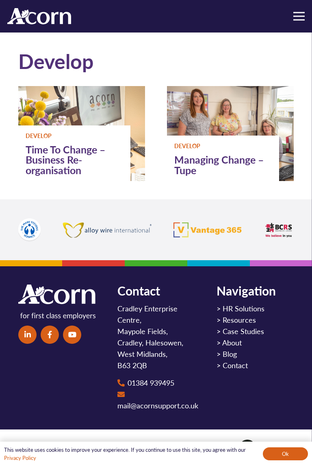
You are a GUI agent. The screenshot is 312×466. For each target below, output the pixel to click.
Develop (39, 136)
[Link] (39, 16)
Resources (239, 320)
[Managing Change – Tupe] (230, 91)
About (232, 342)
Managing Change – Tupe (219, 164)
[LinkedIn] (27, 335)
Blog (230, 354)
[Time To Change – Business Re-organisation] (81, 91)
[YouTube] (72, 335)
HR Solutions (243, 308)
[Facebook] (50, 335)
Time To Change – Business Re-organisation (66, 159)
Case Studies (243, 331)
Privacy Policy (20, 458)
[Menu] (299, 16)
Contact (235, 365)
